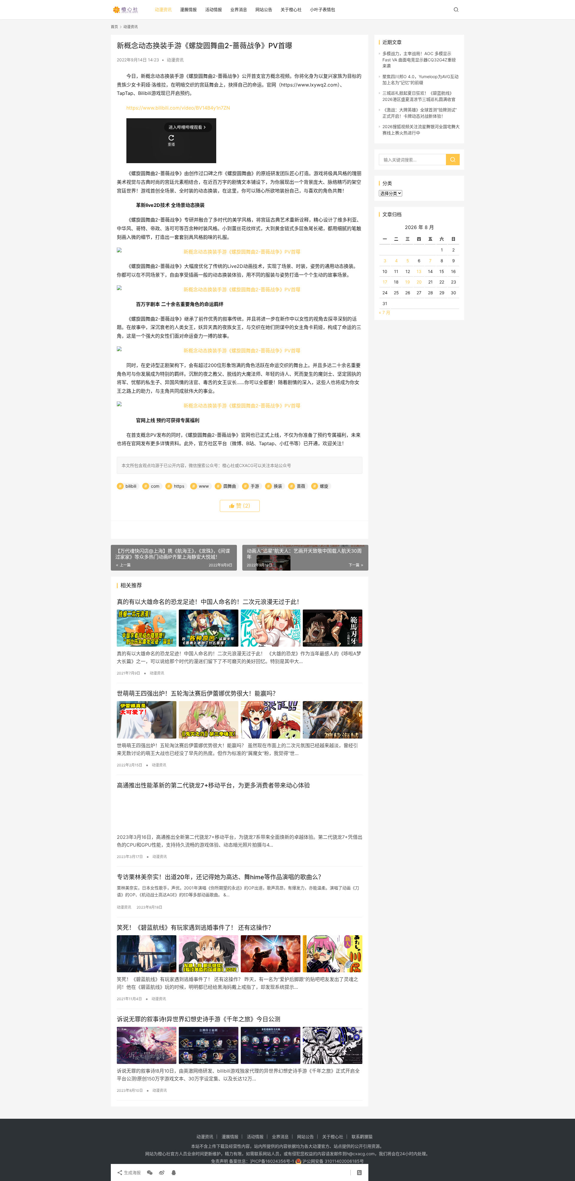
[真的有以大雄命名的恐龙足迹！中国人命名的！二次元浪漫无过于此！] (239, 628)
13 (419, 271)
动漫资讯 (163, 9)
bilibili (130, 486)
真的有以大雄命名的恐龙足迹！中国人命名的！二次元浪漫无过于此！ (209, 602)
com (155, 486)
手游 (255, 486)
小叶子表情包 (322, 9)
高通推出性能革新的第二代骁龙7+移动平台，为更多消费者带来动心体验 (213, 785)
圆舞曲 (229, 486)
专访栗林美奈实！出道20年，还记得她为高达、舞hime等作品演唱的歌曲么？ (220, 877)
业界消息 (238, 9)
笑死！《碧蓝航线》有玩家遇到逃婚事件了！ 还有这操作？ (195, 927)
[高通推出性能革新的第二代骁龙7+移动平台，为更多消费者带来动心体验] (239, 811)
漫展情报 (188, 9)
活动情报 (213, 9)
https (179, 486)
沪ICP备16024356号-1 (272, 1161)
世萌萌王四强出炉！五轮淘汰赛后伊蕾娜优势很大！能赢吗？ (198, 693)
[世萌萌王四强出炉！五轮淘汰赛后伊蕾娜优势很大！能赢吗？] (239, 719)
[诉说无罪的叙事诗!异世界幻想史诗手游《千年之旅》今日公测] (239, 1045)
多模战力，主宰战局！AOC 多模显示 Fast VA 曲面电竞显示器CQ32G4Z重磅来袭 (419, 59)
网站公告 (263, 9)
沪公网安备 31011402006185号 (332, 1161)
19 (407, 281)
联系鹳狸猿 (362, 1136)
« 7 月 (384, 312)
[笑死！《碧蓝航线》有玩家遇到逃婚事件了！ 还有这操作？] (239, 953)
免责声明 (219, 1161)
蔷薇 (301, 486)
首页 (114, 27)
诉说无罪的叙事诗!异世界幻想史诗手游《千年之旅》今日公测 (198, 1019)
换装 (278, 486)
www (204, 486)
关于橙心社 (291, 9)
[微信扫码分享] (149, 1172)
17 (385, 281)
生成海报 (132, 1172)
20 (419, 281)
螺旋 (324, 486)
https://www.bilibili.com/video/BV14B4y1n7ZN (178, 108)
